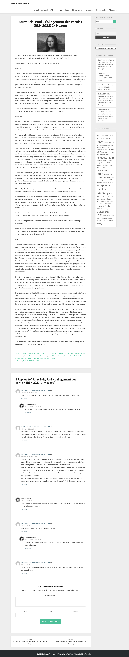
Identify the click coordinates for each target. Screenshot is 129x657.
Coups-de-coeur (63, 10)
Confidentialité (101, 10)
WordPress (69, 654)
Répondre (24, 398)
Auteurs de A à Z (47, 10)
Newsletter (89, 10)
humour (105, 163)
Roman (25, 361)
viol (104, 221)
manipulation (104, 165)
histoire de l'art (61, 353)
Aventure (100, 145)
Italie (22, 358)
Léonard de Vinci (74, 353)
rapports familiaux (103, 189)
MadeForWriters (86, 654)
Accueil (36, 10)
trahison (106, 215)
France (17, 358)
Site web (75, 611)
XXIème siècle (34, 361)
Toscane (55, 358)
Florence (44, 356)
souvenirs (105, 209)
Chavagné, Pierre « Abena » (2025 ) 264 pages (105, 78)
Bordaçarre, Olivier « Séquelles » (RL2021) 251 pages (30, 641)
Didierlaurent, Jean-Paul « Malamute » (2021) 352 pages (71, 641)
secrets (100, 203)
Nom (26, 611)
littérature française (32, 358)
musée (54, 356)
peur (110, 177)
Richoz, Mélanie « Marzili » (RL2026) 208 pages (105, 87)
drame (106, 152)
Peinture (60, 356)
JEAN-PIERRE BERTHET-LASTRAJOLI (35, 390)
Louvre (82, 353)
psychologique (102, 182)
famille (101, 161)
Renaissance (44, 358)
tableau (80, 356)
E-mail (50, 611)
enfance (104, 154)
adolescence (102, 135)
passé (102, 177)
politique (107, 180)
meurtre (101, 167)
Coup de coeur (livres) (32, 356)
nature (108, 174)
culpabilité (108, 147)
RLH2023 (18, 361)
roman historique (107, 201)
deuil (101, 149)
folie (109, 160)
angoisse (107, 142)
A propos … (113, 10)
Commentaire (50, 595)
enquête (105, 157)
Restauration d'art (70, 356)
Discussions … (77, 10)
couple (102, 147)
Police (100, 180)
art (53, 353)
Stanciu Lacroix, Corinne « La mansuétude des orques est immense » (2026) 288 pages (106, 64)
